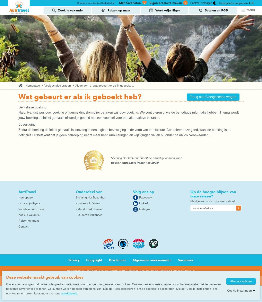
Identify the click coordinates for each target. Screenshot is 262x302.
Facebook (145, 197)
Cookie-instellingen (239, 290)
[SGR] (108, 247)
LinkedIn (144, 203)
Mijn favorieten (132, 3)
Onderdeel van (89, 192)
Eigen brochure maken (168, 3)
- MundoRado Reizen (89, 209)
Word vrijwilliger (167, 10)
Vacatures (186, 260)
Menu (251, 10)
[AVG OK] (154, 247)
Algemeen (81, 85)
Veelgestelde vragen (57, 85)
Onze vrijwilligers (29, 203)
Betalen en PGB (216, 10)
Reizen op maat (118, 10)
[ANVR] (139, 247)
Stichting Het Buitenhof (90, 197)
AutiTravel (27, 192)
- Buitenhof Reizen (88, 203)
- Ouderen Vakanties (89, 214)
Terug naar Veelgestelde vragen (213, 97)
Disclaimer (117, 260)
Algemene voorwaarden (152, 260)
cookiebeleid (69, 293)
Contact (23, 226)
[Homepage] (19, 7)
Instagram (145, 209)
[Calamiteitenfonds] (123, 247)
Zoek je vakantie (70, 10)
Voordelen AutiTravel (31, 209)
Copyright (94, 260)
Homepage (33, 85)
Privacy (74, 260)
